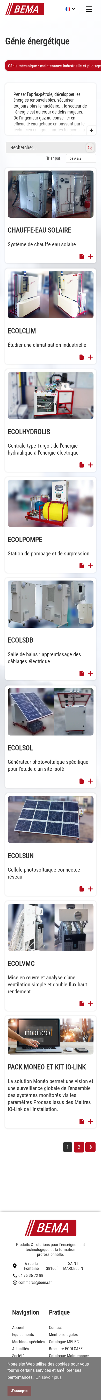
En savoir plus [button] (48, 1377)
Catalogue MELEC (64, 1341)
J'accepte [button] (19, 1391)
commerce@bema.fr (35, 1282)
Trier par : (54, 158)
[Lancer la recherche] (90, 147)
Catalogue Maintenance (69, 1355)
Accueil (18, 1327)
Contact (55, 1327)
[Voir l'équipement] (90, 257)
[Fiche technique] (81, 257)
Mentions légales (63, 1334)
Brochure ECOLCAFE (66, 1348)
